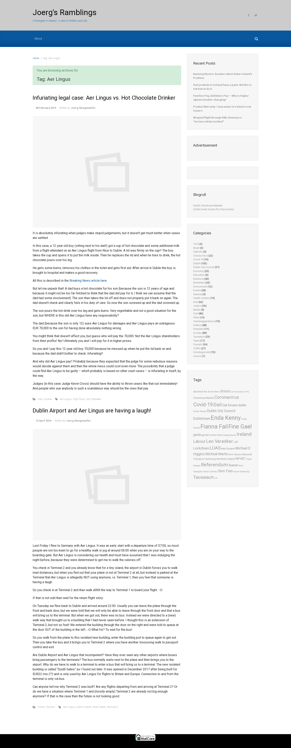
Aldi (205, 391)
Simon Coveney (210, 471)
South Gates (99, 706)
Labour (199, 441)
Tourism (50, 706)
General (197, 294)
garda (197, 435)
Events (197, 290)
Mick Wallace (235, 454)
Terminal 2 (112, 706)
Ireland (244, 434)
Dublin (41, 706)
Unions (197, 356)
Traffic (197, 348)
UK (215, 478)
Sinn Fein (225, 471)
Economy (198, 271)
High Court (79, 399)
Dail (217, 404)
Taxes (196, 340)
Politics (197, 325)
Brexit (196, 247)
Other (196, 317)
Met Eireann (228, 448)
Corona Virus (200, 255)
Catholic (198, 251)
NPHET (241, 459)
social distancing (241, 471)
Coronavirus (226, 397)
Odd (195, 313)
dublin (242, 405)
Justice (48, 399)
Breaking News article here (88, 280)
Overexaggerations (204, 321)
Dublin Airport (83, 706)
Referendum (214, 465)
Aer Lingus (66, 399)
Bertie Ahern (214, 391)
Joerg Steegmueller (83, 107)
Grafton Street (216, 435)
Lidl (236, 441)
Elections (198, 278)
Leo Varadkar (219, 441)
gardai (205, 434)
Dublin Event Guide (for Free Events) (213, 209)
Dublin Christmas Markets (208, 205)
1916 (196, 243)
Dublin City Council (203, 267)
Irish (40, 399)
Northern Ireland (226, 458)
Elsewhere (199, 282)
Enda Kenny (226, 417)
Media (196, 309)
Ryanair (233, 465)
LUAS (215, 448)
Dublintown (201, 419)
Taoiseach (199, 336)
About (38, 38)
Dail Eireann (230, 405)
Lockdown (201, 448)
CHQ (246, 391)
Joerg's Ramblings (65, 12)
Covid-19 (198, 259)
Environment (200, 286)
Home (36, 58)
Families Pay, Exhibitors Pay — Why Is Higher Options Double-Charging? (221, 97)
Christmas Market (203, 397)
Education (199, 274)
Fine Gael (240, 426)
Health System (201, 298)
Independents (229, 435)
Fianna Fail (214, 426)
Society (197, 332)
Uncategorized (201, 352)
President (198, 328)
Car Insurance (237, 391)
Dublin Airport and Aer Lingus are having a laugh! (92, 410)
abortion (198, 391)
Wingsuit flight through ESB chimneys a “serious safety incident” (217, 119)
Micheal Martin (216, 454)
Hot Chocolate (93, 399)
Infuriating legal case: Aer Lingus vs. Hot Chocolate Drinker (104, 97)
